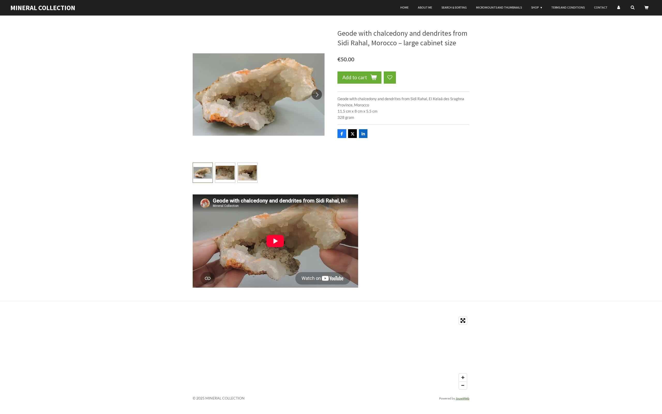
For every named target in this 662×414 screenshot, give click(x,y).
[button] (203, 173)
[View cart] (646, 7)
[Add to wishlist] (390, 77)
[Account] (619, 7)
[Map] (331, 353)
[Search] (632, 7)
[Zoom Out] (463, 385)
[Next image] (317, 94)
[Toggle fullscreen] (463, 320)
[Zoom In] (463, 377)
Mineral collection (42, 7)
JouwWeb (462, 398)
